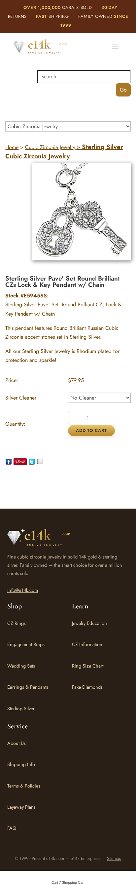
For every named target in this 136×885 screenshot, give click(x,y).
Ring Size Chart (87, 665)
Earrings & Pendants (27, 686)
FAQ (11, 828)
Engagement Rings (26, 644)
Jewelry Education (89, 623)
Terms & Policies (23, 785)
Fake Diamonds (87, 686)
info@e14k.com (22, 590)
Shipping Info (21, 764)
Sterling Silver (21, 708)
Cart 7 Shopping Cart (68, 882)
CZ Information (87, 644)
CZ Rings (16, 623)
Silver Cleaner (20, 398)
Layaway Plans (21, 806)
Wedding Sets (21, 665)
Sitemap (114, 858)
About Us (16, 743)
